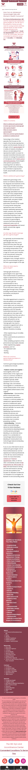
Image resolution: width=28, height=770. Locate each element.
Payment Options (11, 648)
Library (8, 636)
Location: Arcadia (11, 670)
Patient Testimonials (12, 641)
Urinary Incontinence (13, 559)
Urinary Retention (12, 575)
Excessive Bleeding (12, 592)
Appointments (10, 673)
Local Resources (10, 655)
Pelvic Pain (10, 594)
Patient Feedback (11, 638)
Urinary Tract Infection (14, 565)
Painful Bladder (11, 563)
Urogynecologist (11, 680)
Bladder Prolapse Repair (14, 587)
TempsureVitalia (12, 606)
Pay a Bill (8, 647)
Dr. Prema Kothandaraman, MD (14, 632)
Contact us (14, 31)
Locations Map (10, 668)
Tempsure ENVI (11, 616)
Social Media (9, 652)
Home (3, 9)
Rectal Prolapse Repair (14, 614)
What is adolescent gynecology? (13, 124)
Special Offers (10, 653)
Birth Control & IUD (12, 596)
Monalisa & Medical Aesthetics (15, 683)
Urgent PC (10, 588)
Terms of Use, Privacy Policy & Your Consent (15, 660)
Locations (8, 667)
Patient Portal (10, 656)
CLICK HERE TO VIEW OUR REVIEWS (14, 498)
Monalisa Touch (12, 602)
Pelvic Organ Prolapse (13, 561)
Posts (7, 635)
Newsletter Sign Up (11, 658)
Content (8, 650)
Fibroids (9, 590)
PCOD (8, 585)
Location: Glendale (11, 671)
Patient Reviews (10, 639)
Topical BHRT (11, 610)
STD (8, 604)
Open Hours (9, 674)
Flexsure (9, 612)
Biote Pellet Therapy (13, 608)
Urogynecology (11, 545)
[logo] (3, 4)
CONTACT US (14, 117)
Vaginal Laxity (10, 682)
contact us (6, 459)
